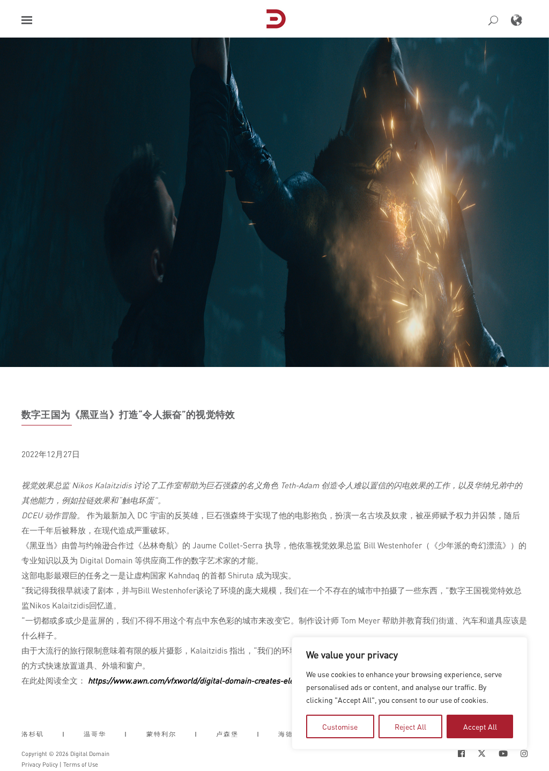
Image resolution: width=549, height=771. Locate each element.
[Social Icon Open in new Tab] (461, 753)
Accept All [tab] (480, 726)
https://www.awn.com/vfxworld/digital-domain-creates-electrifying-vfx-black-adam (234, 680)
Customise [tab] (340, 726)
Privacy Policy (39, 764)
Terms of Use (80, 764)
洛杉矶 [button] (32, 734)
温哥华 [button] (95, 734)
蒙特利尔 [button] (161, 734)
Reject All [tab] (410, 726)
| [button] (63, 734)
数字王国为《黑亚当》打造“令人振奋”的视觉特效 (128, 414)
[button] (26, 20)
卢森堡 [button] (227, 734)
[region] (410, 693)
